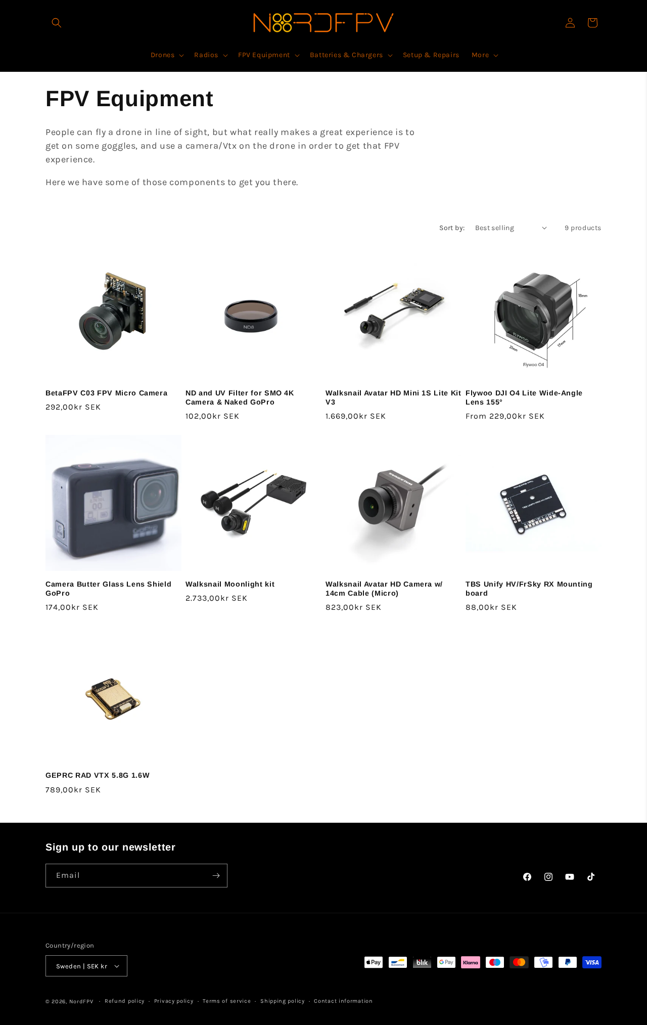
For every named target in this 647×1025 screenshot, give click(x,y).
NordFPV (81, 1001)
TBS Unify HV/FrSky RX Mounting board (529, 588)
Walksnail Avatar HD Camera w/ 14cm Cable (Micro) (384, 588)
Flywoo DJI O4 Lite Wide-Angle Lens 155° (524, 397)
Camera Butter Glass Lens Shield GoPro (108, 588)
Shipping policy (282, 1001)
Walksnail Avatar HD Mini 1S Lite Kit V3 (393, 397)
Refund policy (125, 1001)
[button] (56, 23)
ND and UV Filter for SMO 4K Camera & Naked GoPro (240, 397)
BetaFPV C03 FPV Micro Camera (106, 393)
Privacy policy (174, 1001)
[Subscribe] (216, 875)
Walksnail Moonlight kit (230, 584)
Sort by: (452, 228)
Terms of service (227, 1001)
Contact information (343, 1001)
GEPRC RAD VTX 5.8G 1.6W (97, 775)
